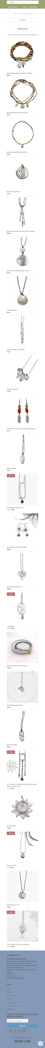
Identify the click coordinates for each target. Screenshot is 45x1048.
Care (8, 999)
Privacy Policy (11, 1009)
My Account (13, 7)
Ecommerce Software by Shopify (22, 1037)
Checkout (33, 7)
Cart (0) (25, 7)
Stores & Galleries (12, 995)
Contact (9, 989)
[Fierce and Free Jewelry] (22, 14)
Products (22, 28)
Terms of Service (11, 1006)
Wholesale (10, 992)
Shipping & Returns (12, 1002)
